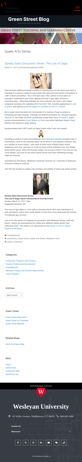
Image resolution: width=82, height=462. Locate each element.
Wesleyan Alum (53, 238)
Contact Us (16, 426)
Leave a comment (14, 242)
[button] (77, 7)
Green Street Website (15, 324)
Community (12, 238)
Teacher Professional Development (21, 264)
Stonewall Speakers (54, 139)
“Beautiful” (9, 117)
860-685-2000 (66, 416)
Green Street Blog (28, 19)
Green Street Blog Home (16, 317)
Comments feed (12, 371)
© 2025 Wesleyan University (40, 456)
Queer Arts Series (37, 238)
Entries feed (11, 368)
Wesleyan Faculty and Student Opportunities (25, 271)
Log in (8, 364)
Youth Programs (12, 274)
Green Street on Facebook (17, 320)
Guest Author (23, 238)
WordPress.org (12, 374)
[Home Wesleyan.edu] (41, 392)
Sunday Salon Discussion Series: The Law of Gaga (36, 63)
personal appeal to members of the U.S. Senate (44, 107)
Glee (72, 120)
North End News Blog (15, 344)
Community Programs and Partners (21, 261)
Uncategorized (13, 235)
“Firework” (63, 117)
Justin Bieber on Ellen (35, 120)
